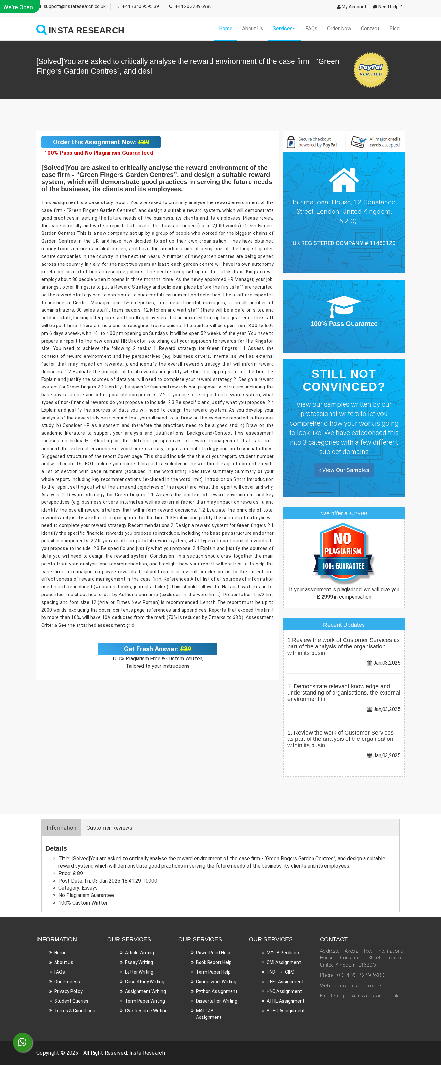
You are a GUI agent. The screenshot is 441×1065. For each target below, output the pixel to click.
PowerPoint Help (213, 952)
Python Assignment (216, 991)
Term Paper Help (213, 972)
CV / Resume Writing (146, 1010)
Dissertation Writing (216, 1001)
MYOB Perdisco (283, 952)
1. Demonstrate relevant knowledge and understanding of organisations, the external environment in (343, 692)
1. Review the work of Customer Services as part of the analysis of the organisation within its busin (340, 739)
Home (225, 29)
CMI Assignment (284, 962)
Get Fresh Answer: (157, 649)
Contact (370, 29)
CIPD (290, 972)
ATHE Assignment (285, 1001)
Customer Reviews (109, 827)
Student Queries (71, 1001)
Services (282, 29)
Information (61, 827)
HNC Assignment (284, 991)
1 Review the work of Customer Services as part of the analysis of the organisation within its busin (343, 646)
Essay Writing (139, 962)
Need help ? (389, 6)
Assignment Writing (145, 991)
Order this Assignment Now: (101, 142)
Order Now (339, 29)
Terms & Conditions (74, 1010)
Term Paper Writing (145, 1001)
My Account (353, 6)
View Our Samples (345, 470)
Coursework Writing (216, 981)
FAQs (311, 29)
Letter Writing (139, 972)
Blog (394, 29)
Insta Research (147, 1053)
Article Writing (139, 952)
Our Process (67, 981)
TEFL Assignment (285, 981)
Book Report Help (213, 962)
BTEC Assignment (286, 1010)
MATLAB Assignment (208, 1014)
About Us (252, 29)
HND (271, 972)
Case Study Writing (144, 981)
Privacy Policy (68, 991)
